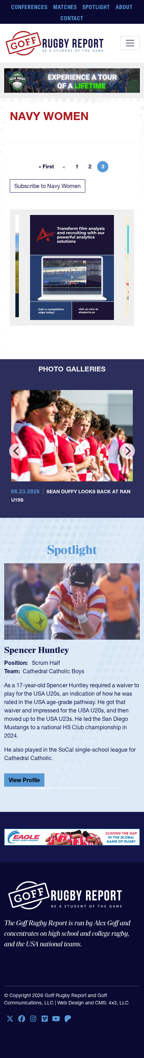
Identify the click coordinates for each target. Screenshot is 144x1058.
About (124, 7)
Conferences (29, 7)
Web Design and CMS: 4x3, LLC (93, 1003)
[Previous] (16, 451)
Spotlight (96, 7)
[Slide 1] (30, 788)
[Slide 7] (93, 788)
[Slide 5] (72, 788)
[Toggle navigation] (130, 43)
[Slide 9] (114, 788)
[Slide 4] (61, 788)
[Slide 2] (40, 788)
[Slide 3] (51, 788)
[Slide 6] (82, 788)
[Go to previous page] (64, 166)
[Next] (127, 451)
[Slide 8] (103, 788)
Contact (72, 18)
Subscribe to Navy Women (47, 185)
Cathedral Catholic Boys (46, 671)
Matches (65, 7)
